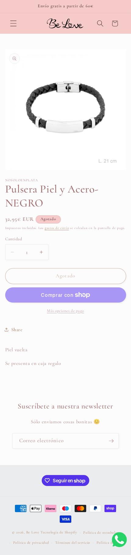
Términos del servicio (72, 542)
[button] (13, 23)
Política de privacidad (31, 542)
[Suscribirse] (111, 441)
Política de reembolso (101, 532)
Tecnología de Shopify (59, 532)
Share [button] (17, 329)
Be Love (32, 532)
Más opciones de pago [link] (65, 310)
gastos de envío (57, 228)
